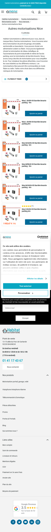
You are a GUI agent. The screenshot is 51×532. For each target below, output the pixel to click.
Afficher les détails (35, 279)
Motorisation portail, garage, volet (15, 382)
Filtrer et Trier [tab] (14, 79)
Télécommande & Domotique (13, 397)
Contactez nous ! (25, 5)
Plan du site (6, 484)
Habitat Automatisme (10, 19)
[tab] (25, 375)
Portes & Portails (8, 419)
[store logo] (11, 11)
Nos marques (24, 22)
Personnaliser (24, 293)
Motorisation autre (9, 22)
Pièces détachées (9, 405)
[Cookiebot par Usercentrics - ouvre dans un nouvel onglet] (37, 237)
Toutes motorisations (29, 19)
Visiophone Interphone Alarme (14, 390)
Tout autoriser (25, 286)
